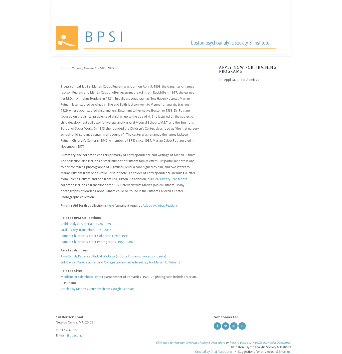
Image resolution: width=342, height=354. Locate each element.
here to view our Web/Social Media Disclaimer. (260, 342)
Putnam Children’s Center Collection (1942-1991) (95, 236)
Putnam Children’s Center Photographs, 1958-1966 (97, 242)
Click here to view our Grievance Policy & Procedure (190, 342)
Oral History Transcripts (170, 179)
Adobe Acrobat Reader (159, 205)
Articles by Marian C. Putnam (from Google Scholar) (97, 289)
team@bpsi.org (70, 335)
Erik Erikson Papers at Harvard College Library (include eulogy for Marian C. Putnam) (120, 262)
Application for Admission (242, 80)
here (110, 205)
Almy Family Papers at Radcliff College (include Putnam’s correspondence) (113, 256)
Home (64, 68)
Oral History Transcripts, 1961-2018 (86, 230)
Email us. (285, 351)
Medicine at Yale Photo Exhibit (82, 277)
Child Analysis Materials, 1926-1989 (86, 224)
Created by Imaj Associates (213, 351)
